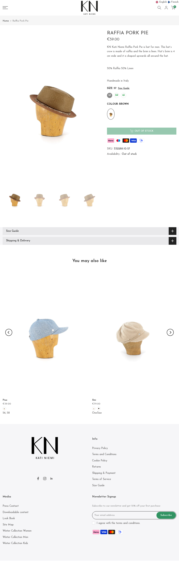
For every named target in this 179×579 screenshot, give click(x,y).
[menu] (167, 2)
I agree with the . (118, 523)
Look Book (9, 518)
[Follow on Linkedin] (51, 478)
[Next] (170, 332)
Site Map (8, 525)
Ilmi (94, 400)
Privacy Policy (100, 448)
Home (6, 21)
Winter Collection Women (17, 531)
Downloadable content (15, 512)
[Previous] (8, 332)
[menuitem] (161, 2)
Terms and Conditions (104, 454)
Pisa (5, 400)
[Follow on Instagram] (44, 478)
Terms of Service (101, 479)
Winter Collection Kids (15, 543)
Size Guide (124, 88)
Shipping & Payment (104, 473)
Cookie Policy (99, 460)
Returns (96, 467)
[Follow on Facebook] (38, 478)
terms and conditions (128, 523)
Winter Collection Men (15, 537)
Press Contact (11, 506)
